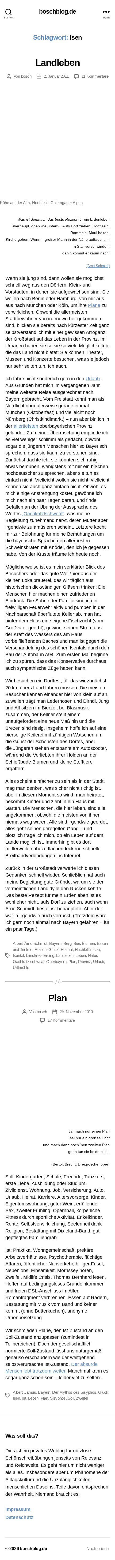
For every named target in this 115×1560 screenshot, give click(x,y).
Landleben (57, 62)
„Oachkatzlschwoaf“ (43, 513)
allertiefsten (26, 426)
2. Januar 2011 (56, 76)
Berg (67, 943)
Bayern (55, 943)
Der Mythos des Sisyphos (74, 1392)
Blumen (88, 943)
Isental (18, 955)
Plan (72, 961)
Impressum (17, 1509)
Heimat (67, 949)
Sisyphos (58, 1398)
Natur (92, 955)
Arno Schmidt (35, 943)
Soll (71, 1398)
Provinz (84, 961)
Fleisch (40, 949)
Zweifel (82, 1398)
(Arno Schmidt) (98, 266)
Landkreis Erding (40, 955)
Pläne (94, 305)
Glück (53, 949)
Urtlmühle (21, 967)
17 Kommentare (61, 1020)
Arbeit (17, 943)
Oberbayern (56, 961)
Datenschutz (19, 1517)
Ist (24, 1398)
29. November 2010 (76, 1011)
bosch (26, 76)
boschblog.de (57, 12)
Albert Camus (24, 1392)
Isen (96, 949)
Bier (77, 943)
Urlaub (93, 378)
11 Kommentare (95, 76)
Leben (80, 955)
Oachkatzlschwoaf (28, 961)
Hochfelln (83, 949)
